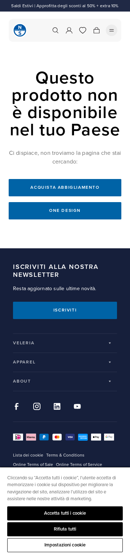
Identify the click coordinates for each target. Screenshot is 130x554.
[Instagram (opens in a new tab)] (36, 406)
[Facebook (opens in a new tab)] (16, 406)
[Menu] (111, 30)
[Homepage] (20, 30)
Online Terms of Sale (33, 464)
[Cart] (96, 30)
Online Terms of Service (79, 464)
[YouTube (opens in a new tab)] (77, 406)
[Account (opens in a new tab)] (69, 30)
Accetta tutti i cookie (65, 513)
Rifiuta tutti (65, 529)
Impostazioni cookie (65, 545)
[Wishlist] (82, 30)
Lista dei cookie (28, 455)
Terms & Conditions (65, 455)
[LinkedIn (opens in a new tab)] (57, 406)
